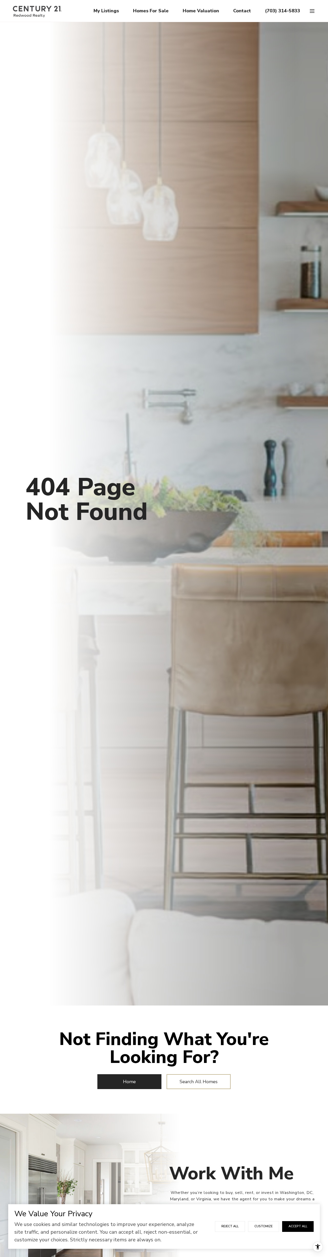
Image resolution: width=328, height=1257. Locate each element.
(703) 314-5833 (282, 11)
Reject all (230, 1226)
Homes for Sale (151, 11)
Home (129, 1082)
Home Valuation (201, 11)
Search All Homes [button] (199, 1082)
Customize (263, 1226)
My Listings (106, 11)
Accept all (298, 1226)
